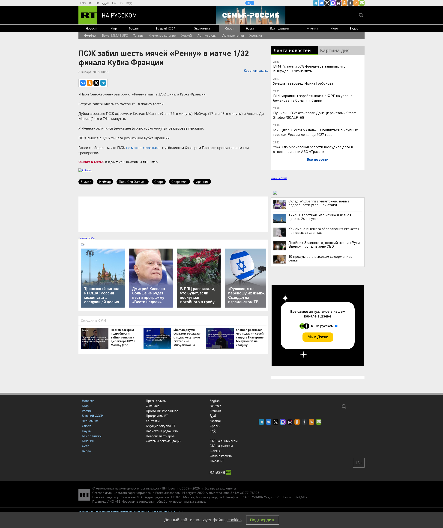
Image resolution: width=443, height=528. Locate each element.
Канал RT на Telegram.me (315, 3)
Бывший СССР (165, 28)
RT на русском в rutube (338, 3)
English (215, 401)
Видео (354, 28)
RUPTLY (215, 450)
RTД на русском (221, 445)
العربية (105, 3)
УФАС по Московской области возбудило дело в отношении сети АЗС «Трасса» (313, 149)
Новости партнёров (160, 436)
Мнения (312, 28)
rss (356, 3)
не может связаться (142, 147)
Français (215, 411)
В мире (86, 181)
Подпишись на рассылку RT (362, 3)
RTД (249, 3)
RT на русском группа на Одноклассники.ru (344, 3)
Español (215, 421)
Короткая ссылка (256, 70)
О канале (152, 405)
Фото (334, 28)
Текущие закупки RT (160, 426)
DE (90, 3)
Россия (134, 28)
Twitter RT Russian (327, 3)
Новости (92, 28)
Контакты (153, 420)
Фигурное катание (162, 35)
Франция (202, 181)
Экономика (202, 28)
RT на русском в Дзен (350, 3)
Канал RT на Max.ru (333, 3)
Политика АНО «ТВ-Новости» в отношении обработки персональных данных (149, 501)
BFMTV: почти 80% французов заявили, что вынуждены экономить (309, 68)
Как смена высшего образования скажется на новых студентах (323, 230)
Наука (250, 28)
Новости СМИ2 (279, 178)
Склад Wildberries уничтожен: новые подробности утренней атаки (319, 203)
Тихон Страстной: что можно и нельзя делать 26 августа (319, 216)
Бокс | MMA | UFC (115, 35)
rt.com (122, 492)
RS (121, 3)
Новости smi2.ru (86, 238)
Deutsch (215, 406)
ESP (114, 3)
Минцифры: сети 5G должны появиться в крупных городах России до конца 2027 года (315, 132)
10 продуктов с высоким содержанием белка (320, 258)
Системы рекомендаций (163, 441)
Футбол (90, 35)
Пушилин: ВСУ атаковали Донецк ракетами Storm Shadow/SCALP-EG (314, 115)
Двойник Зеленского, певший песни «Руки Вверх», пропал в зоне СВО (324, 244)
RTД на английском (224, 441)
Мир (114, 28)
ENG (83, 3)
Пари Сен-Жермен (132, 181)
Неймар (105, 181)
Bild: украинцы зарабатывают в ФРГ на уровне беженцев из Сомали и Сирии (312, 98)
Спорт (229, 28)
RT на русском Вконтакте (321, 3)
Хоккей (186, 35)
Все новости (318, 159)
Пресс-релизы (156, 400)
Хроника (255, 35)
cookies (234, 520)
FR (97, 3)
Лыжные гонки (233, 35)
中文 (129, 3)
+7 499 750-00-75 (253, 497)
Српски (215, 426)
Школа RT (217, 461)
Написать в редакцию (162, 431)
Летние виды (207, 35)
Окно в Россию (221, 456)
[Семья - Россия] (250, 15)
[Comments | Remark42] (173, 213)
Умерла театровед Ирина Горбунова (303, 83)
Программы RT (157, 415)
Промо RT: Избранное (162, 411)
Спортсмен (179, 181)
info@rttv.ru (302, 497)
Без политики (279, 28)
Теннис (138, 35)
